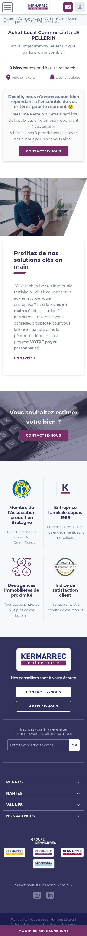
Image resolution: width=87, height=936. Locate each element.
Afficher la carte (24, 77)
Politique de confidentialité (28, 924)
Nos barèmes (38, 919)
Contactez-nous (43, 151)
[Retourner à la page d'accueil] (37, 7)
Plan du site (19, 919)
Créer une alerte (68, 77)
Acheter (24, 18)
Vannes (14, 805)
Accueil (9, 18)
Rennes (14, 782)
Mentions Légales (62, 919)
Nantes (14, 793)
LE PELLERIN (33, 22)
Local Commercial (49, 18)
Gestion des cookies (63, 924)
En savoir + (24, 358)
